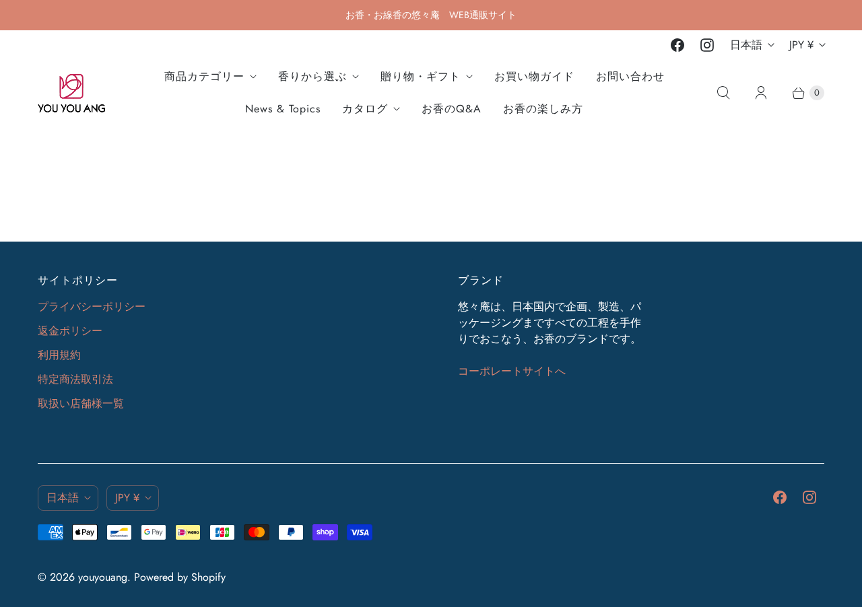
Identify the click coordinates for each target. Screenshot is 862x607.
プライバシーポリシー (91, 306)
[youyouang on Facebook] (677, 45)
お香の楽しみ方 (543, 108)
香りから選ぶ (312, 76)
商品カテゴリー (204, 76)
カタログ (365, 108)
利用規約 (59, 355)
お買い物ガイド (534, 76)
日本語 (746, 44)
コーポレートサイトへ (512, 371)
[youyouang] (71, 93)
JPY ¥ (801, 44)
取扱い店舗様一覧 (81, 403)
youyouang (102, 577)
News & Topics (283, 108)
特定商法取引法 (75, 379)
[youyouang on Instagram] (707, 45)
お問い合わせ (630, 76)
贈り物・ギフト (420, 76)
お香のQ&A (452, 108)
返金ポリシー (70, 330)
